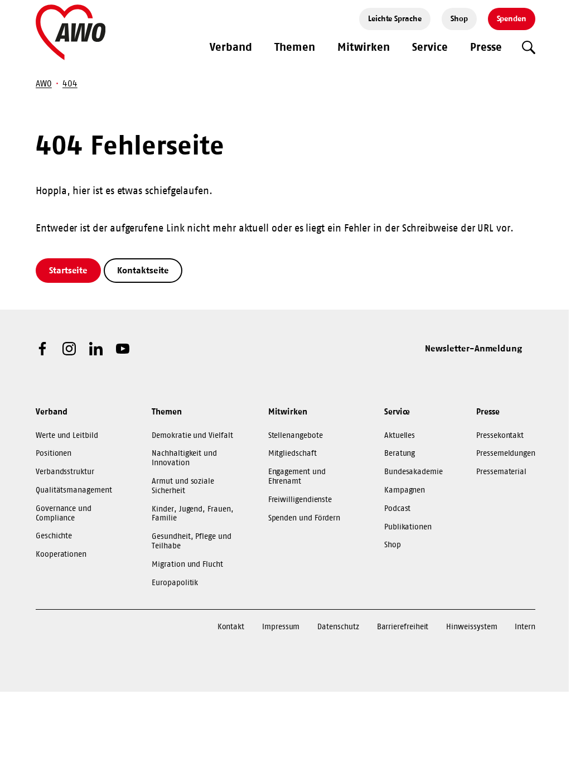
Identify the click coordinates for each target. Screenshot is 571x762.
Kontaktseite (143, 270)
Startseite (68, 270)
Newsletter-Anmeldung (473, 348)
